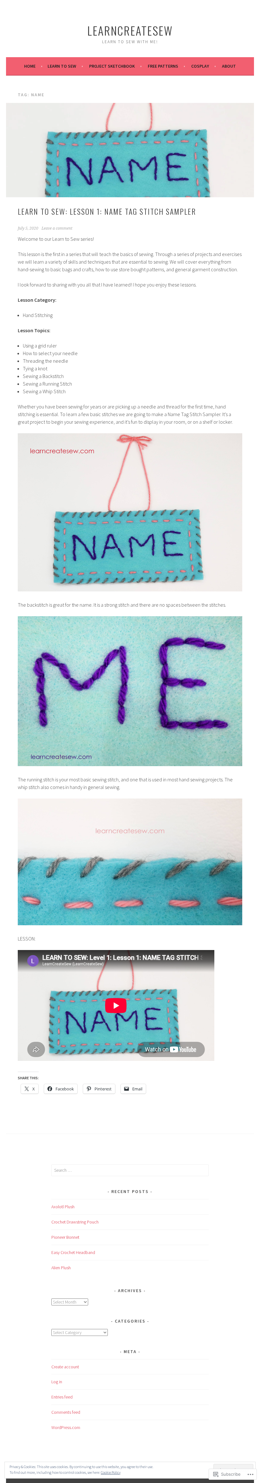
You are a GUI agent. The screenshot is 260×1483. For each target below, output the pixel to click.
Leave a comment (57, 228)
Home (30, 66)
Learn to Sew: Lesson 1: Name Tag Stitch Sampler (107, 211)
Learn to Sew (62, 66)
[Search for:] (130, 1170)
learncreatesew (130, 30)
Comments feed (65, 1412)
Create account (65, 1367)
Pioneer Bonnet (65, 1237)
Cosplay (200, 66)
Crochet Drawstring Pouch (75, 1222)
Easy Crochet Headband (73, 1252)
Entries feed (62, 1397)
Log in (56, 1382)
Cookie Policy (110, 1472)
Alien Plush (61, 1268)
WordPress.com (65, 1427)
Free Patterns (163, 66)
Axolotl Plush (63, 1207)
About (229, 66)
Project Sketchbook (112, 66)
